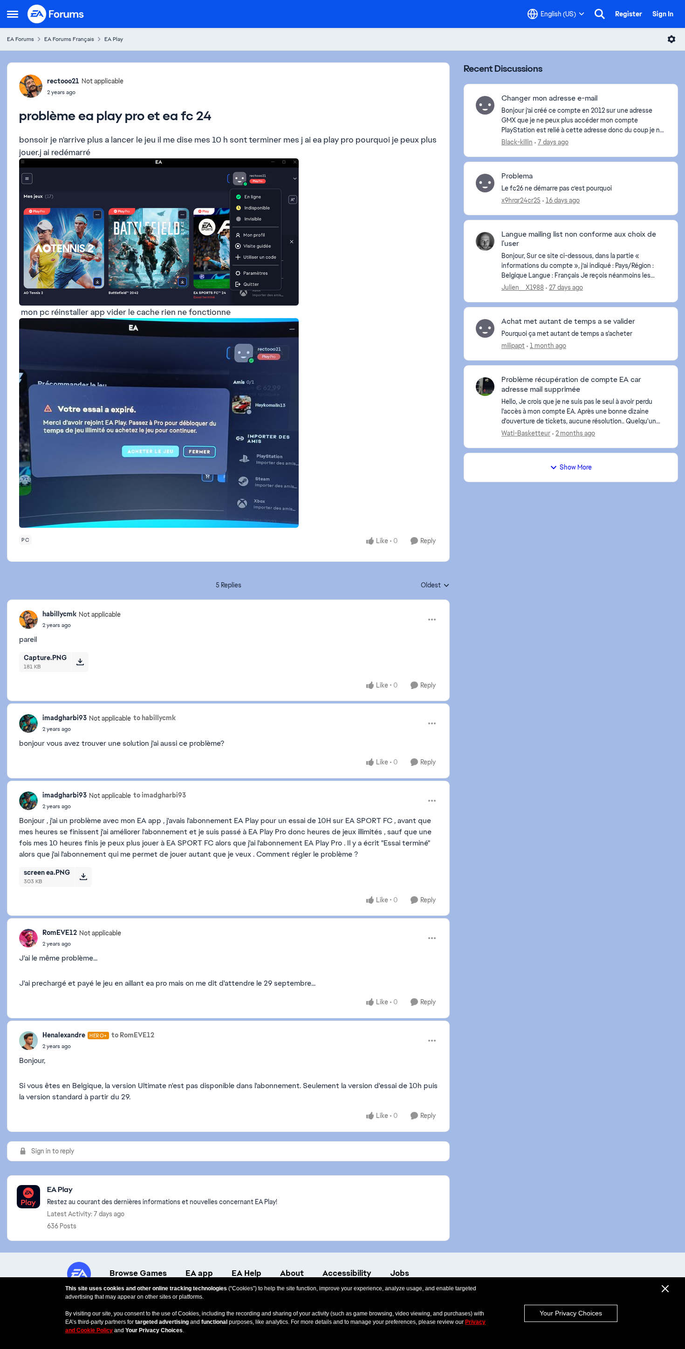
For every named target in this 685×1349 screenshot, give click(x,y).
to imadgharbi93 (159, 795)
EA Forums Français (69, 39)
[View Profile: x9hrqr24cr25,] (485, 183)
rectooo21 (63, 81)
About (292, 1273)
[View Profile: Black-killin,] (485, 105)
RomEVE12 (59, 932)
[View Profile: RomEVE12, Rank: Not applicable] (28, 938)
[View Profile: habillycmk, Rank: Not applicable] (28, 619)
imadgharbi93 (64, 718)
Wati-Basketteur (525, 433)
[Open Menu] (671, 39)
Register (628, 14)
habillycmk (59, 614)
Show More (576, 467)
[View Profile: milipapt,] (485, 328)
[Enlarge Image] (228, 232)
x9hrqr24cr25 (521, 200)
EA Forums (20, 39)
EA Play (113, 39)
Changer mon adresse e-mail (549, 98)
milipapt (513, 345)
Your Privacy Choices (571, 1313)
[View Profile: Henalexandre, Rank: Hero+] (28, 1040)
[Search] (599, 14)
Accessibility (346, 1273)
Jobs (399, 1273)
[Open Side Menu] (12, 14)
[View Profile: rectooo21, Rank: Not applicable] (30, 86)
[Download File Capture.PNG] (80, 662)
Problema (517, 176)
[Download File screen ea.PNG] (83, 876)
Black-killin (517, 142)
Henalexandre (63, 1035)
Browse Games (138, 1273)
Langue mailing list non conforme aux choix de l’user (578, 239)
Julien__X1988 (522, 287)
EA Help (246, 1273)
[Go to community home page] (55, 14)
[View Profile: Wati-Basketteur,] (485, 386)
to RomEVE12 (132, 1035)
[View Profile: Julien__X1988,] (485, 241)
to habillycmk (154, 718)
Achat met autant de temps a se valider (568, 321)
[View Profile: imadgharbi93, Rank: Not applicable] (28, 723)
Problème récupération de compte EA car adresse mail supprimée (571, 384)
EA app (199, 1273)
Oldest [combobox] (435, 585)
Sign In (662, 14)
